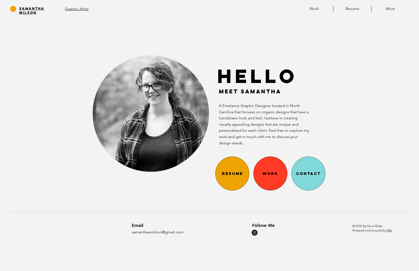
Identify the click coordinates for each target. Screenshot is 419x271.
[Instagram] (255, 233)
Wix (389, 230)
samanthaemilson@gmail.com (158, 232)
